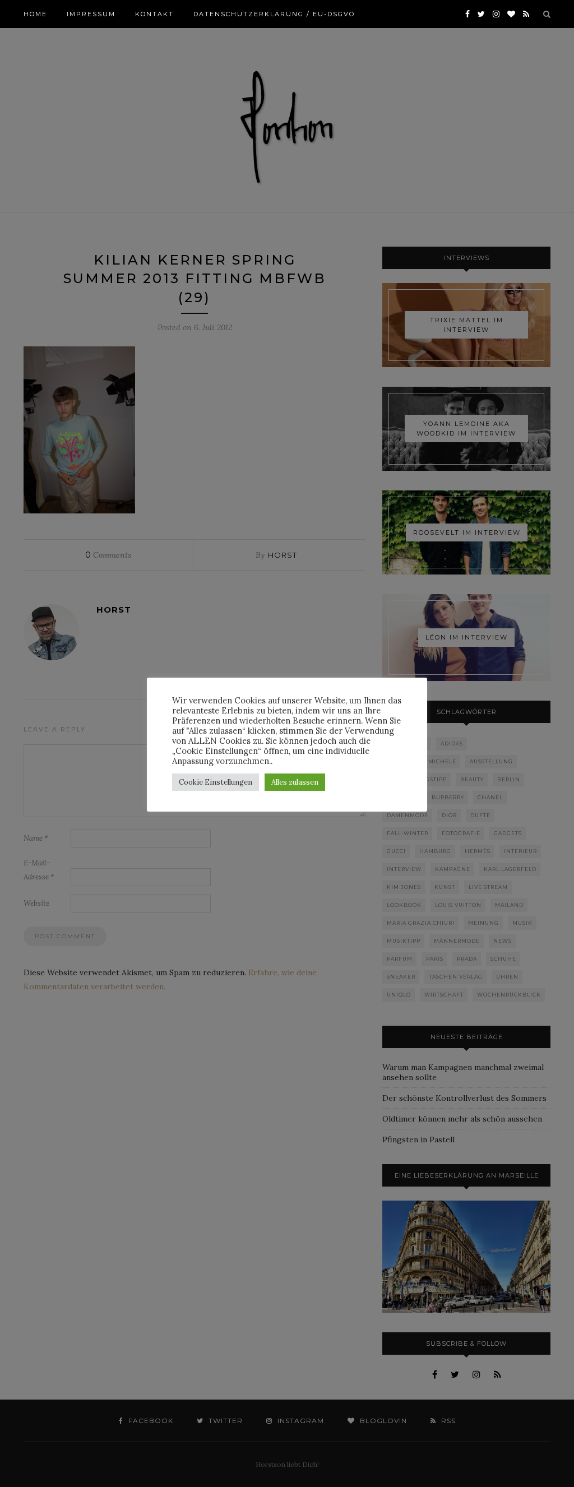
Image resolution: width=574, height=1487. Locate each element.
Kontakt (154, 14)
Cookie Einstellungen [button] (215, 782)
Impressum (91, 14)
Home (35, 14)
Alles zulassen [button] (294, 782)
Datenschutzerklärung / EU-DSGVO (274, 14)
